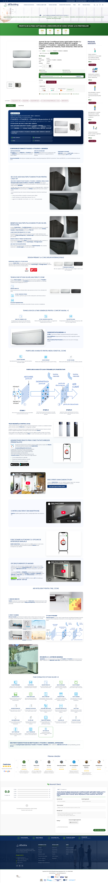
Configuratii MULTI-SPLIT (15, 100)
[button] (57, 76)
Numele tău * (60, 799)
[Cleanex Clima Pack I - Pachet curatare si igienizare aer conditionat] (95, 127)
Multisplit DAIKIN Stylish (35, 100)
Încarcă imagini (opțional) (75, 819)
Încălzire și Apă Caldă (41, 4)
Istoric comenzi (55, 856)
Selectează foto (74, 822)
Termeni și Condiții (69, 851)
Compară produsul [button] (54, 93)
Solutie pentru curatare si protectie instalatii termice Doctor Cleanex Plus (94, 76)
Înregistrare (54, 851)
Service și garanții (41, 858)
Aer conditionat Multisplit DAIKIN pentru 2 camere (55, 15)
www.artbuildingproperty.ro (61, 873)
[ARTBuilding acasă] (21, 845)
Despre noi (40, 849)
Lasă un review (55, 53)
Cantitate (41, 80)
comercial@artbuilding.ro (22, 860)
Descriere (10, 105)
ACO (79, 4)
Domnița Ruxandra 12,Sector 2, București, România (22, 858)
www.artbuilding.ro (52, 873)
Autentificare (54, 849)
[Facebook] (3, 1)
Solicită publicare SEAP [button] (65, 93)
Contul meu (54, 847)
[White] (44, 66)
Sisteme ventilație (53, 4)
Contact (39, 847)
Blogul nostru (20, 855)
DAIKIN (43, 51)
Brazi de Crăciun (86, 4)
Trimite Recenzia (100, 830)
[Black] (50, 66)
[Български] (59, 874)
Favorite (53, 854)
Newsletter (54, 858)
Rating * (58, 820)
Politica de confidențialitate (71, 849)
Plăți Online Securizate (42, 856)
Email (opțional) (85, 799)
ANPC (67, 854)
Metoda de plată (41, 854)
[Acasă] (40, 15)
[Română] (56, 874)
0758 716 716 (19, 862)
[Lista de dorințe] (100, 5)
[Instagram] (7, 1)
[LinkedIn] (5, 1)
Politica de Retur (41, 860)
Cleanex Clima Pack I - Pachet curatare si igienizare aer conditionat (94, 134)
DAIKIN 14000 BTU (65, 100)
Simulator (70, 89)
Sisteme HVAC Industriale (65, 4)
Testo (74, 4)
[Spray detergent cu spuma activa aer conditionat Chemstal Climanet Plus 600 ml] (95, 88)
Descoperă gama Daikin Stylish (57, 486)
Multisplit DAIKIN (25, 100)
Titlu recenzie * (60, 805)
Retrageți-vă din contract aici (44, 862)
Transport (40, 851)
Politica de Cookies (69, 847)
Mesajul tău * (60, 810)
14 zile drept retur (55, 837)
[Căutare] (94, 5)
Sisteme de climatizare (29, 4)
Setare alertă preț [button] (75, 93)
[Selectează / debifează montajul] (41, 76)
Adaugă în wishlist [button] (44, 93)
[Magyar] (57, 874)
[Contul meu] (97, 5)
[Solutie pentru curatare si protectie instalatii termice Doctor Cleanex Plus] (95, 70)
